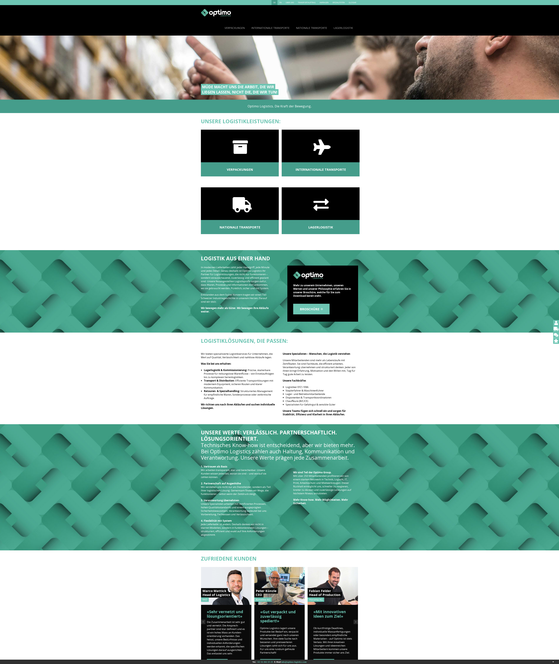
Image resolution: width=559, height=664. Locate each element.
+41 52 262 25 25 (264, 662)
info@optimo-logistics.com (294, 662)
